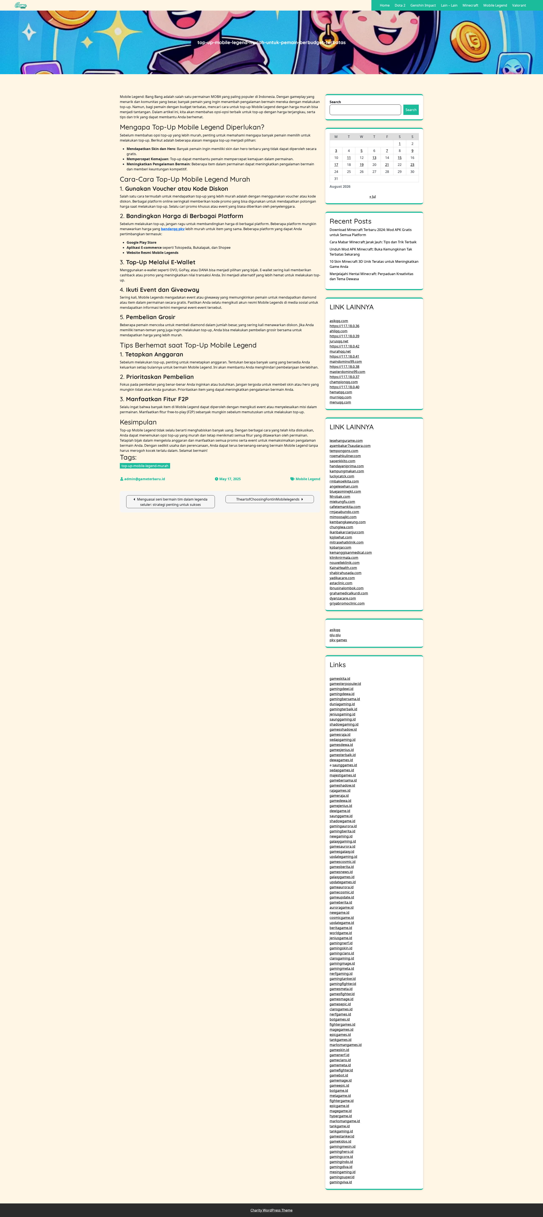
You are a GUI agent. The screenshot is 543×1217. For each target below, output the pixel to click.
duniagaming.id (342, 704)
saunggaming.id (343, 719)
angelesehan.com (344, 486)
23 (412, 164)
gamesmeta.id (341, 988)
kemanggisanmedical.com (351, 552)
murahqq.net (340, 351)
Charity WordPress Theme (271, 1210)
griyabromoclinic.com (347, 603)
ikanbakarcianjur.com (347, 532)
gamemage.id (341, 1080)
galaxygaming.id (343, 841)
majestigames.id (343, 775)
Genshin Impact (423, 5)
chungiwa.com (341, 527)
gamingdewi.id (341, 688)
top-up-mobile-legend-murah (145, 465)
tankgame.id (340, 1126)
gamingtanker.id (343, 978)
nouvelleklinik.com (345, 562)
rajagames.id (340, 790)
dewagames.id (341, 760)
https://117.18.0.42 (344, 346)
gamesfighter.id (342, 994)
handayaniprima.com (347, 466)
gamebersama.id (343, 780)
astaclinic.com (341, 583)
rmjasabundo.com (344, 511)
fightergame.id (342, 1100)
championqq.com (344, 382)
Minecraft (470, 5)
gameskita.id (340, 678)
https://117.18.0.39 (344, 336)
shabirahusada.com (345, 572)
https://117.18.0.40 (344, 387)
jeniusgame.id (341, 938)
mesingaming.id (342, 1172)
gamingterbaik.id (343, 709)
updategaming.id (343, 856)
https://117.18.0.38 (344, 366)
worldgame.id (341, 932)
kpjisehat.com (341, 537)
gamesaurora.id (342, 846)
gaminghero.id (341, 1151)
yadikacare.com (342, 578)
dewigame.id (340, 810)
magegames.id (341, 1029)
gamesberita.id (342, 866)
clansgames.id (341, 1009)
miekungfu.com (342, 501)
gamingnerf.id (341, 943)
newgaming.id (341, 836)
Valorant (519, 5)
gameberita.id (341, 902)
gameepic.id (339, 1085)
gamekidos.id (340, 1141)
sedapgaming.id (342, 739)
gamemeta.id (340, 1065)
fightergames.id (342, 1024)
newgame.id (339, 912)
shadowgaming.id (344, 724)
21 (387, 164)
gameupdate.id (342, 897)
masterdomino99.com (347, 371)
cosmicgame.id (342, 917)
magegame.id (341, 1111)
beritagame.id (341, 927)
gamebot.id (339, 1075)
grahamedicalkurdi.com (349, 593)
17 (336, 164)
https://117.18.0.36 (344, 326)
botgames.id (340, 1019)
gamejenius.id (341, 805)
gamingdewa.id (342, 693)
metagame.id (340, 1095)
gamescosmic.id (342, 861)
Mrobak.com (340, 496)
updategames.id (343, 882)
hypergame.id (341, 1116)
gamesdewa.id (341, 744)
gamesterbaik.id (343, 754)
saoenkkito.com (342, 461)
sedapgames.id (342, 770)
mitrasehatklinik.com (347, 542)
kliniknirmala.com (344, 557)
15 (400, 157)
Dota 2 (400, 5)
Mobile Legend (495, 5)
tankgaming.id (341, 1131)
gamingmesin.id (342, 1146)
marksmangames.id (346, 1044)
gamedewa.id (340, 800)
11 (349, 157)
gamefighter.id (341, 1070)
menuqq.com (340, 402)
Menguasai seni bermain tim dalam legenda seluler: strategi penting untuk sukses (172, 502)
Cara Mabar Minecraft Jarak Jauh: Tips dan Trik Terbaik (373, 242)
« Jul (372, 196)
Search (335, 102)
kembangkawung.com (348, 522)
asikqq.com (339, 321)
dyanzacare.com (343, 598)
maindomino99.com (346, 361)
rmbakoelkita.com (344, 481)
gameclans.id (340, 1060)
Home (385, 5)
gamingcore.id (341, 1156)
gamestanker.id (342, 1136)
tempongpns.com (344, 450)
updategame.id (342, 922)
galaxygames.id (342, 877)
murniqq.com (340, 397)
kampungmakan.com (347, 471)
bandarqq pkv (173, 229)
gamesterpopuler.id (345, 683)
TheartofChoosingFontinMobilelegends (267, 499)
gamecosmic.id (342, 892)
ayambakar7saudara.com (350, 445)
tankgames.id (340, 1039)
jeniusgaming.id (342, 714)
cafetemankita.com (345, 506)
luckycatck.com (342, 476)
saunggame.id (341, 816)
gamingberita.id (342, 831)
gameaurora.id (342, 887)
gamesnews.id (341, 871)
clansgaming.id (342, 958)
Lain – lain (449, 5)
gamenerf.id (339, 1055)
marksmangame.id (345, 1121)
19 (362, 164)
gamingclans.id (342, 953)
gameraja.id (339, 795)
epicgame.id (339, 1105)
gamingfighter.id (343, 983)
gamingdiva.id (341, 1166)
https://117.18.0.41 (344, 356)
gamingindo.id (341, 1161)
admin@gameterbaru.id (144, 479)
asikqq (335, 629)
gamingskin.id (341, 948)
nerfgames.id (340, 1014)
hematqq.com (341, 392)
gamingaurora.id (343, 826)
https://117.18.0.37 (344, 376)
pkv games (338, 640)
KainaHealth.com (343, 567)
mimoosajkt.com (343, 517)
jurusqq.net (339, 341)
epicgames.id (340, 1034)
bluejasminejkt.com (345, 491)
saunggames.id (344, 765)
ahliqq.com (338, 331)
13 (374, 157)
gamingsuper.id (342, 1177)
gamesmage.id (341, 999)
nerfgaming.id (341, 973)
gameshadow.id (342, 785)
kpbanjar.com (340, 547)
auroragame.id (342, 907)
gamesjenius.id (342, 749)
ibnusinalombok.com (347, 588)
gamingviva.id (341, 1182)
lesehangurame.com (346, 440)
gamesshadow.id (343, 729)
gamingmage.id (342, 963)
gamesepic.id (340, 1004)
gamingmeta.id (342, 968)
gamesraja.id (340, 734)
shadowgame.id (342, 821)
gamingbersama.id (345, 699)
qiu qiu (335, 635)
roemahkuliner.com (345, 455)
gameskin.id (339, 1049)
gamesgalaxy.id (342, 851)
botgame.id (339, 1090)
